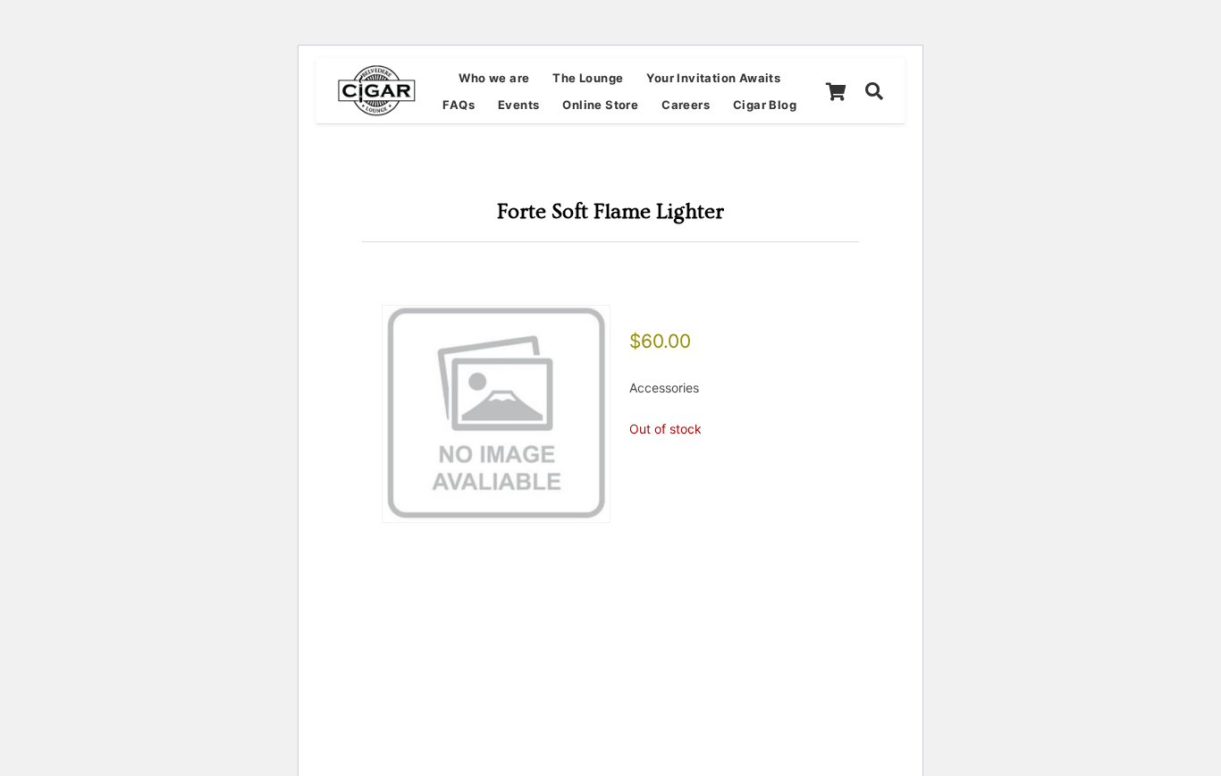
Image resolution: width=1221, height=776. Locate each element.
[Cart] (835, 91)
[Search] (874, 91)
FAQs (458, 104)
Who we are (494, 78)
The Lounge (587, 78)
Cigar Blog (764, 104)
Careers (685, 104)
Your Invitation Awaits (713, 78)
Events (518, 104)
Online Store (600, 104)
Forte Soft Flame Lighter (610, 211)
